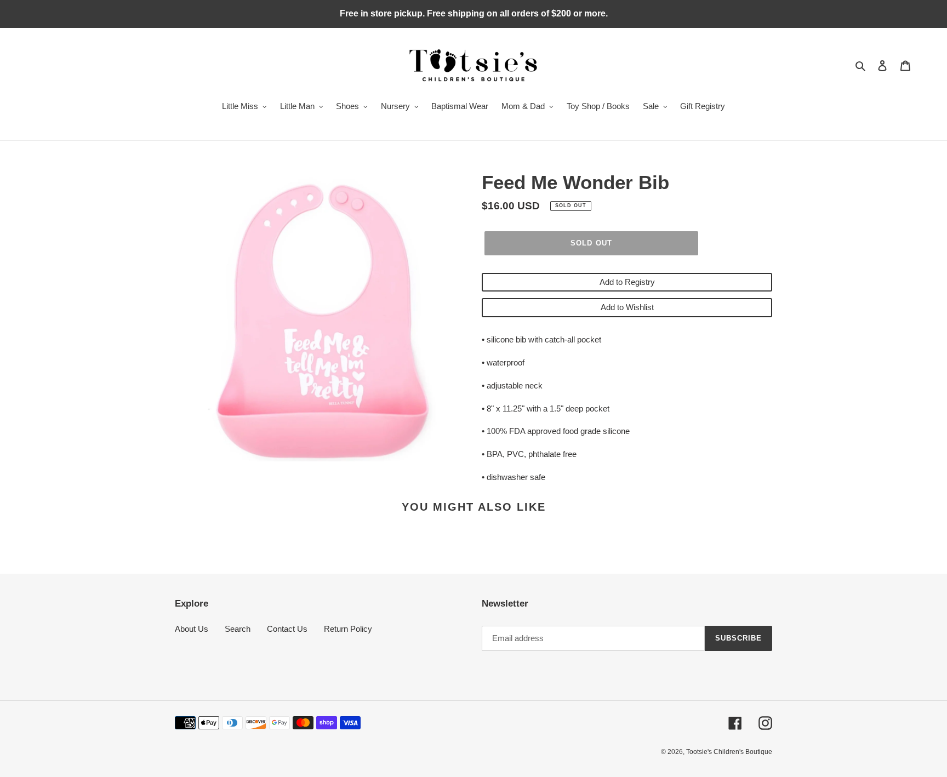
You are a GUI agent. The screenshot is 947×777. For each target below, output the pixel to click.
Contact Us (287, 628)
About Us (191, 628)
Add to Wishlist (627, 307)
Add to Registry (627, 282)
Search (237, 628)
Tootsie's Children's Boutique (729, 752)
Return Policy (348, 628)
